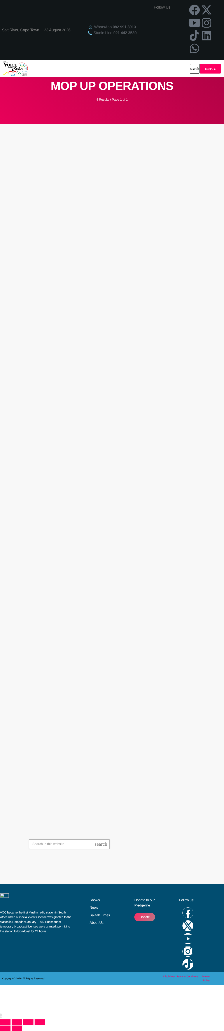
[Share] (28, 1022)
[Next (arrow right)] (17, 1028)
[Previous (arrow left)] (5, 1028)
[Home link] (15, 68)
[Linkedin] (206, 35)
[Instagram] (206, 22)
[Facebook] (194, 9)
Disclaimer (169, 976)
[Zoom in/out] (5, 1022)
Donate (210, 68)
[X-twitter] (206, 9)
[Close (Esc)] (40, 1022)
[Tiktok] (194, 35)
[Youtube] (194, 22)
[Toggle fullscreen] (17, 1022)
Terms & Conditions (188, 976)
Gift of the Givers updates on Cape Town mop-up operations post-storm (108, 251)
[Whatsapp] (194, 48)
